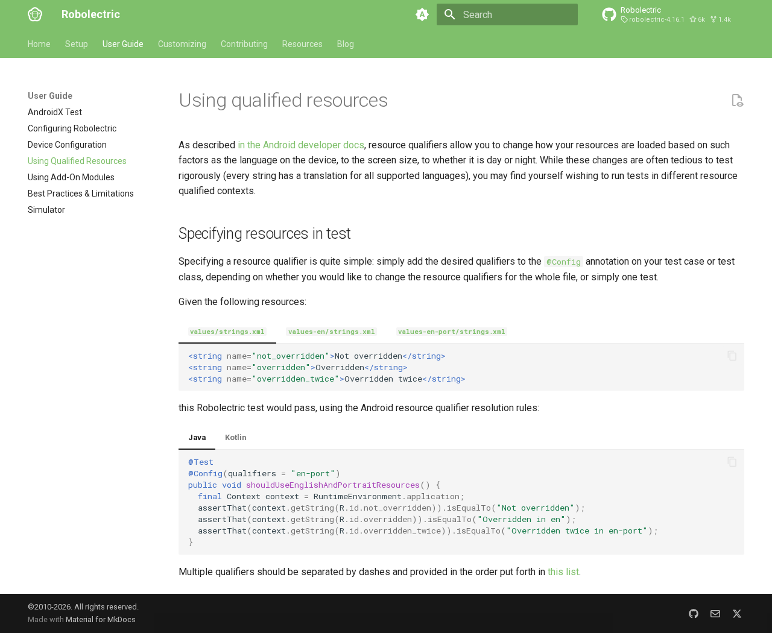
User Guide (123, 44)
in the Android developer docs (301, 145)
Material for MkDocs (101, 619)
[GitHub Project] (693, 613)
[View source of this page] (737, 101)
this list (563, 572)
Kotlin (235, 437)
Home (39, 44)
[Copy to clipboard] (732, 355)
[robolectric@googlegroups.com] (715, 613)
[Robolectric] (35, 14)
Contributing (244, 44)
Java (197, 437)
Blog (345, 44)
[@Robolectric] (737, 613)
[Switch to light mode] (422, 14)
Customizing (182, 44)
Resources (302, 44)
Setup (76, 44)
